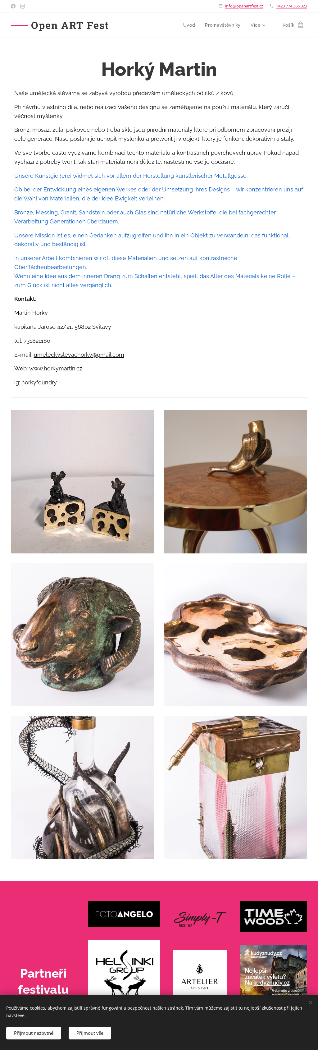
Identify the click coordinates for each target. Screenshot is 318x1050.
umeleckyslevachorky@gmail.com (79, 354)
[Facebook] (13, 6)
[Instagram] (22, 6)
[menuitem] (191, 25)
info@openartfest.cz (244, 6)
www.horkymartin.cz (55, 368)
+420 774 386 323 (291, 6)
